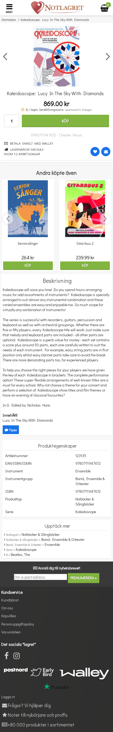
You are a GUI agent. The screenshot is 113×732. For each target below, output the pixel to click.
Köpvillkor (8, 615)
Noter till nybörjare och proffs (38, 714)
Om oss (7, 607)
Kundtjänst (10, 599)
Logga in (8, 696)
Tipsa (12, 429)
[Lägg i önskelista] (95, 151)
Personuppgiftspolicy (17, 624)
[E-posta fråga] (105, 151)
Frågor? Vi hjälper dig (29, 705)
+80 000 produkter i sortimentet (41, 724)
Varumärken (11, 631)
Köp (65, 120)
